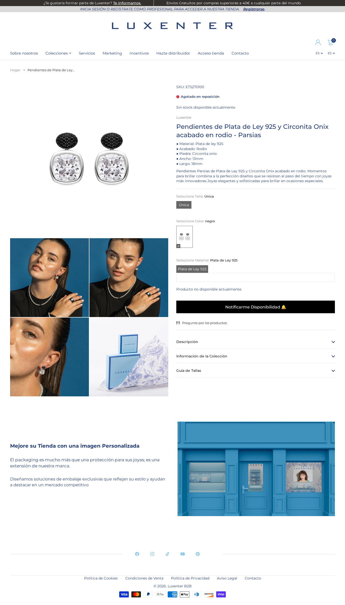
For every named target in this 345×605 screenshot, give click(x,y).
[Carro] (330, 42)
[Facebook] (137, 553)
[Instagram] (152, 553)
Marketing (112, 53)
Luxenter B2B (180, 586)
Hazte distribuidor (173, 53)
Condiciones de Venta (144, 578)
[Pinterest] (197, 553)
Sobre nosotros (24, 53)
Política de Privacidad (190, 578)
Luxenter (184, 117)
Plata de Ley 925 (192, 269)
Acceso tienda (211, 53)
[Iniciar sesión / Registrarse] (318, 42)
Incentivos (139, 53)
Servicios (87, 53)
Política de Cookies (101, 578)
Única (184, 205)
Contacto (240, 53)
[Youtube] (182, 553)
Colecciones (56, 53)
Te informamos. (127, 3)
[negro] (184, 237)
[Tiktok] (167, 553)
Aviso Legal (227, 578)
